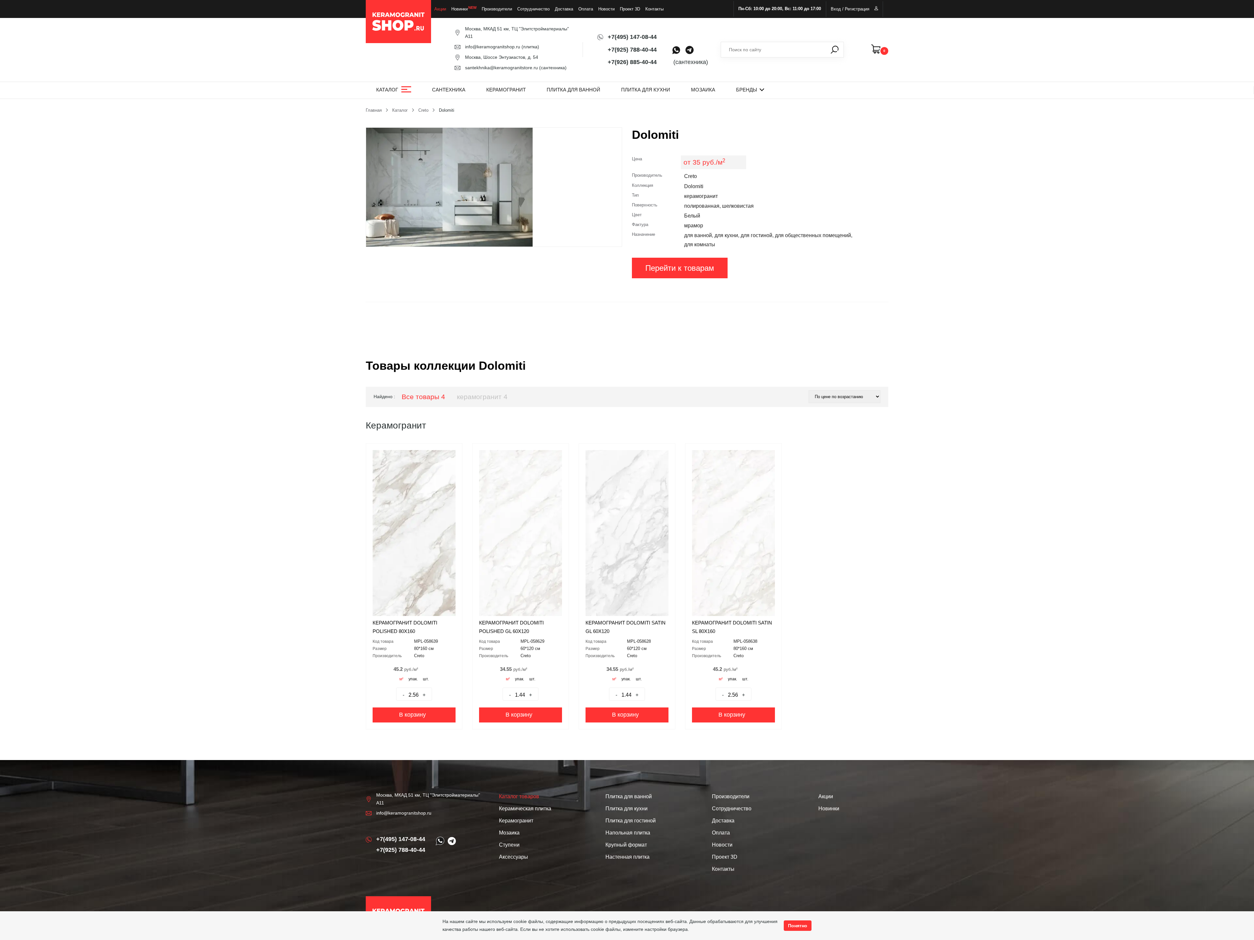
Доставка (564, 9)
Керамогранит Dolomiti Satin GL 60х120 (626, 627)
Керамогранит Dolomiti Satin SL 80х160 (732, 627)
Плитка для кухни (645, 89)
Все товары (423, 396)
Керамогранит (506, 89)
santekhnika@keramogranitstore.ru (501, 67)
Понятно (797, 925)
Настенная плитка (627, 857)
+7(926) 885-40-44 (632, 62)
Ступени (509, 845)
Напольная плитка (627, 832)
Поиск (835, 49)
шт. (426, 679)
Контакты (654, 9)
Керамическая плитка (525, 808)
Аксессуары (513, 857)
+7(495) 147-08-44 (632, 37)
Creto (423, 110)
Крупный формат (626, 845)
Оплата (585, 9)
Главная (374, 110)
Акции (440, 9)
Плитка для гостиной (630, 820)
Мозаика (703, 89)
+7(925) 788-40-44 (632, 49)
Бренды (746, 89)
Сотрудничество (533, 9)
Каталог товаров (519, 796)
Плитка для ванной (573, 89)
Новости (606, 9)
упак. (413, 679)
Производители (497, 9)
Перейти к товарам (679, 268)
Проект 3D (630, 9)
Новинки (459, 9)
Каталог (387, 89)
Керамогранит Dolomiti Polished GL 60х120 (511, 627)
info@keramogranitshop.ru (492, 46)
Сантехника (448, 89)
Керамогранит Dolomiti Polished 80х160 (405, 627)
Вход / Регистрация (850, 9)
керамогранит (482, 396)
